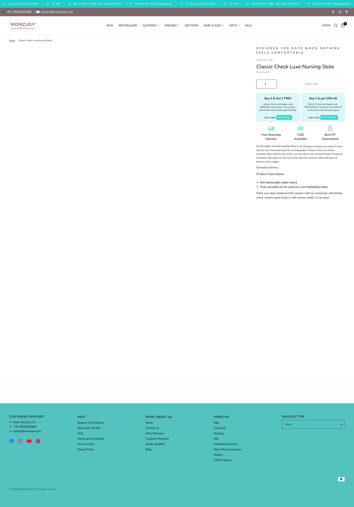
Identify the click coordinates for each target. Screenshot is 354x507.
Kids (216, 422)
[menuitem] (110, 25)
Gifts (233, 25)
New (109, 25)
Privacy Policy (86, 444)
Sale (248, 25)
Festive (218, 455)
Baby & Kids (212, 25)
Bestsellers (128, 25)
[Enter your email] (341, 424)
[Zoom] (237, 53)
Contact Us (152, 428)
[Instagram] (22, 441)
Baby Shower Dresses (227, 449)
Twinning (219, 428)
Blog (148, 449)
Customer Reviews (157, 439)
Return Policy (85, 449)
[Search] (335, 25)
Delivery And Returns (90, 422)
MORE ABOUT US (159, 417)
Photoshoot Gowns (226, 444)
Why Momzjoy (155, 433)
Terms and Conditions (90, 439)
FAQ (80, 433)
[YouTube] (31, 441)
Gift (216, 439)
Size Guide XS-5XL (89, 428)
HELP (81, 417)
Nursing (218, 433)
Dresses (170, 25)
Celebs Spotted (155, 444)
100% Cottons (223, 460)
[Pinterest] (40, 441)
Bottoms (191, 25)
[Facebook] (13, 441)
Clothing (149, 25)
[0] (342, 25)
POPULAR (221, 417)
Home (12, 40)
